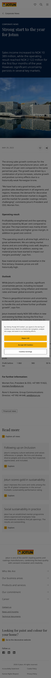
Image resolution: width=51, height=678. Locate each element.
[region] (25, 339)
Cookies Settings (25, 352)
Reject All (25, 338)
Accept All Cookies (25, 345)
